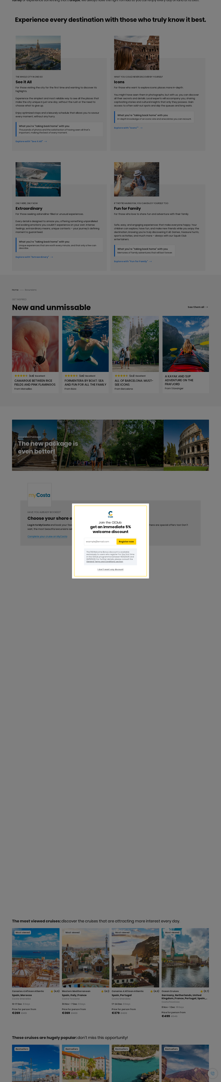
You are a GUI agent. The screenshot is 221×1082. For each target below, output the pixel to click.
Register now (126, 541)
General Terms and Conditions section (104, 561)
